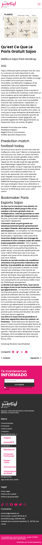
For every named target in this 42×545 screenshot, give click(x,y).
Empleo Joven (7, 461)
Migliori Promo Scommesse (13, 132)
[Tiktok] (2, 504)
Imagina (7, 438)
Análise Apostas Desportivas (13, 134)
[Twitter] (20, 504)
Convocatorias (7, 423)
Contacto (5, 431)
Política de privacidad (9, 497)
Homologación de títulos (10, 472)
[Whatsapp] (24, 504)
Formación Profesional (9, 455)
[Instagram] (6, 504)
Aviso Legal (5, 491)
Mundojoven (9, 449)
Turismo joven (6, 429)
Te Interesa (5, 446)
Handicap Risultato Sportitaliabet (15, 344)
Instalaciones (6, 477)
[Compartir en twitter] (17, 352)
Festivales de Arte (8, 434)
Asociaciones (10, 467)
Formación (5, 426)
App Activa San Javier (9, 480)
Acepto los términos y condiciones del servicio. (18, 388)
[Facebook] (11, 504)
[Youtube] (15, 504)
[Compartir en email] (26, 352)
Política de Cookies (8, 494)
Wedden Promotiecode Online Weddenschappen (14, 128)
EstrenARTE (9, 442)
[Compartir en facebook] (13, 352)
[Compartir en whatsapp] (22, 352)
